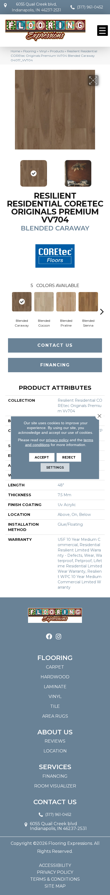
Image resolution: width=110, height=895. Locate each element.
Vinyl (43, 51)
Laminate (55, 686)
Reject (69, 457)
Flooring (29, 51)
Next (102, 170)
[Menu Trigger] (102, 30)
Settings (55, 467)
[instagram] (58, 636)
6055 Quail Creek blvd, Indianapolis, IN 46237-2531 (36, 7)
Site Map (55, 886)
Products (57, 51)
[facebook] (49, 636)
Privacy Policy (55, 872)
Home (15, 51)
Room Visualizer (55, 786)
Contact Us (55, 345)
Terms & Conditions (55, 879)
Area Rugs (55, 716)
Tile (55, 706)
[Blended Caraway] (22, 302)
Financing (55, 364)
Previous (8, 170)
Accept (42, 457)
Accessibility (55, 865)
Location (55, 750)
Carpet (55, 667)
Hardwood (55, 676)
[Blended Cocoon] (44, 302)
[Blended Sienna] (88, 302)
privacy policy (57, 440)
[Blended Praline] (66, 302)
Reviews (55, 741)
